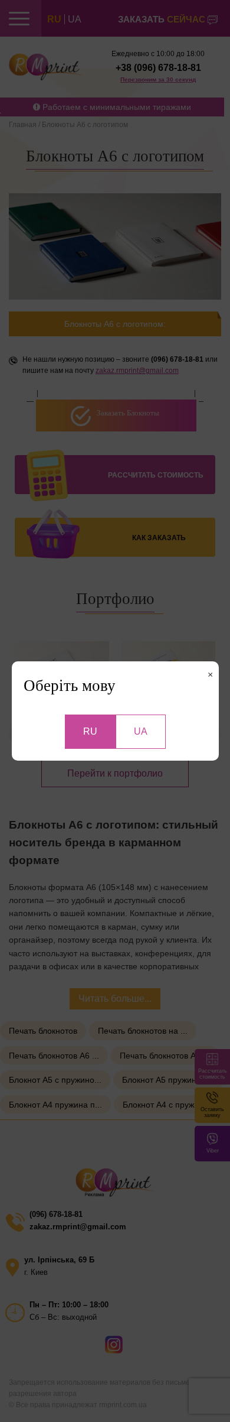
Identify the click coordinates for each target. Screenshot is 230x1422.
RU (90, 731)
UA (140, 731)
